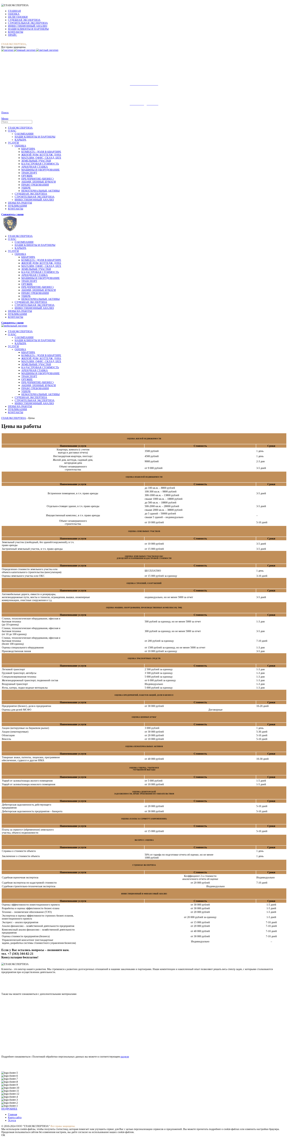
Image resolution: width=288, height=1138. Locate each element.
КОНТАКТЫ (15, 31)
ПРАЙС (12, 34)
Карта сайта (15, 1117)
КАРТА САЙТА (11, 1007)
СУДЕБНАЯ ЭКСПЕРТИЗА (24, 19)
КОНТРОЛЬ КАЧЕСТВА (16, 1013)
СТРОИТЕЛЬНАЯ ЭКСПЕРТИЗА (28, 22)
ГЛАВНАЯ (14, 10)
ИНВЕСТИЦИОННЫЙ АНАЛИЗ (27, 25)
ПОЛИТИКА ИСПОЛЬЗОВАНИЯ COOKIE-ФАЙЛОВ (33, 1026)
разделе (124, 1056)
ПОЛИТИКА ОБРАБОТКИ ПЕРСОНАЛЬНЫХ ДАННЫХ (36, 1033)
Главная (12, 1114)
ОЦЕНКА (14, 13)
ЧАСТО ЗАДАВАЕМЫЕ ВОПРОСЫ (23, 1020)
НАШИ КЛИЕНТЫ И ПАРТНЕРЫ (28, 28)
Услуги (12, 1120)
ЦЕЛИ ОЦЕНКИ (18, 16)
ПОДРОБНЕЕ (9, 1108)
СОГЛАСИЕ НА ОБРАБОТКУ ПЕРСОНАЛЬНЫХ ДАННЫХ (38, 1039)
